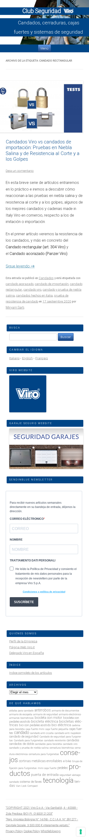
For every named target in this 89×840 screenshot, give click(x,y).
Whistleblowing (51, 831)
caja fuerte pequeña (56, 729)
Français (41, 358)
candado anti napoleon (68, 733)
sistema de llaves (31, 781)
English (27, 358)
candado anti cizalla (42, 733)
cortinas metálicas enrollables (40, 761)
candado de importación (52, 284)
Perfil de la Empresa (23, 641)
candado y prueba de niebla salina (29, 747)
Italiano (14, 358)
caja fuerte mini (35, 729)
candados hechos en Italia (34, 295)
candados (73, 740)
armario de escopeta (20, 714)
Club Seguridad (42, 11)
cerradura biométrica (62, 747)
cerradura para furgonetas (44, 754)
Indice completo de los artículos (30, 673)
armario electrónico (70, 714)
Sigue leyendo (20, 266)
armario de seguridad (45, 714)
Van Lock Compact (27, 785)
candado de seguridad (23, 736)
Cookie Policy (31, 831)
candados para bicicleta (48, 744)
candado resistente (55, 740)
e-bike (67, 761)
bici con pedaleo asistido (35, 725)
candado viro (32, 289)
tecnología (58, 780)
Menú (44, 48)
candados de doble (21, 744)
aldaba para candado (21, 710)
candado (21, 732)
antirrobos (42, 710)
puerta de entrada (45, 775)
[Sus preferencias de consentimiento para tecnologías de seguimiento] (80, 831)
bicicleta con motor (48, 718)
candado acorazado (19, 284)
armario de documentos (65, 710)
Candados (46, 278)
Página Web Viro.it (22, 647)
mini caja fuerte (47, 768)
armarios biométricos (21, 718)
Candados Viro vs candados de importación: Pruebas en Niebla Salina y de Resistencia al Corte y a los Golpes (43, 150)
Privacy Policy (14, 831)
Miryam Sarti (15, 307)
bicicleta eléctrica (44, 721)
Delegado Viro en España (26, 653)
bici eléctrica (61, 725)
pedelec (62, 768)
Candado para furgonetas (28, 740)
